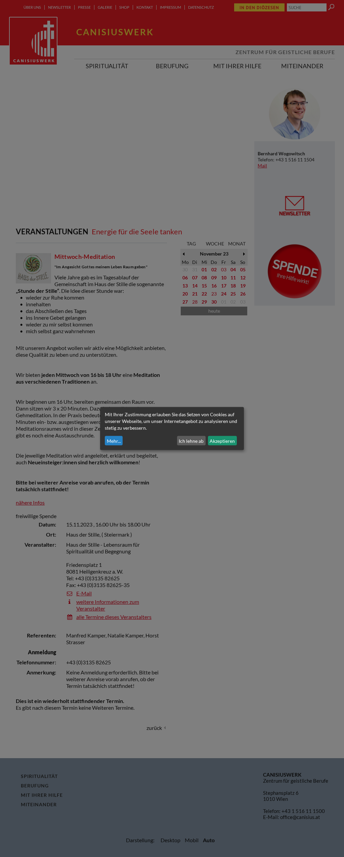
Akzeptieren (222, 440)
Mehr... (114, 440)
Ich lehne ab (191, 440)
